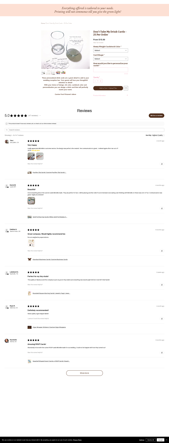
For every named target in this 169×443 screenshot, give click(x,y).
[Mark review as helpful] (162, 163)
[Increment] (100, 81)
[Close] (166, 439)
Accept (160, 440)
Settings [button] (141, 440)
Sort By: (149, 135)
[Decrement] (95, 81)
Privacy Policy (77, 440)
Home (43, 23)
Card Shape (99, 55)
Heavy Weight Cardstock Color (107, 47)
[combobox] (110, 50)
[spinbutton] (97, 81)
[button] (40, 115)
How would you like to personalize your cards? (110, 64)
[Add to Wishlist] (126, 88)
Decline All (150, 440)
